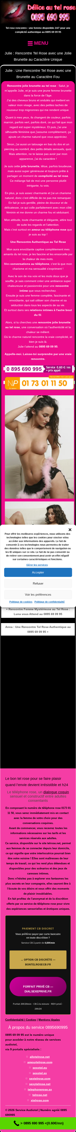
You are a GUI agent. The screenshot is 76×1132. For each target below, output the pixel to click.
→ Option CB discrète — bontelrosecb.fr (38, 962)
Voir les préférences (38, 594)
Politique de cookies (20, 601)
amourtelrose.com (39, 1062)
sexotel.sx (40, 1073)
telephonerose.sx (40, 1089)
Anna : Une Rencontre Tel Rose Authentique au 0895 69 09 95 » (38, 629)
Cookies (31, 1019)
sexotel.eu (40, 1067)
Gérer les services (37, 565)
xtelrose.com (40, 1100)
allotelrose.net (40, 1056)
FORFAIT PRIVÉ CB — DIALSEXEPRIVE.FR (38, 989)
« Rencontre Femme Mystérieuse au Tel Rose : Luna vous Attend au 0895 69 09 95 (38, 612)
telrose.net (39, 1094)
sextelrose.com (39, 1078)
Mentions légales (49, 1019)
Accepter (38, 572)
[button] (70, 530)
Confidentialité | (15, 1019)
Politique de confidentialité (49, 601)
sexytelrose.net (39, 1084)
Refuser (38, 583)
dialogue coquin (56, 792)
